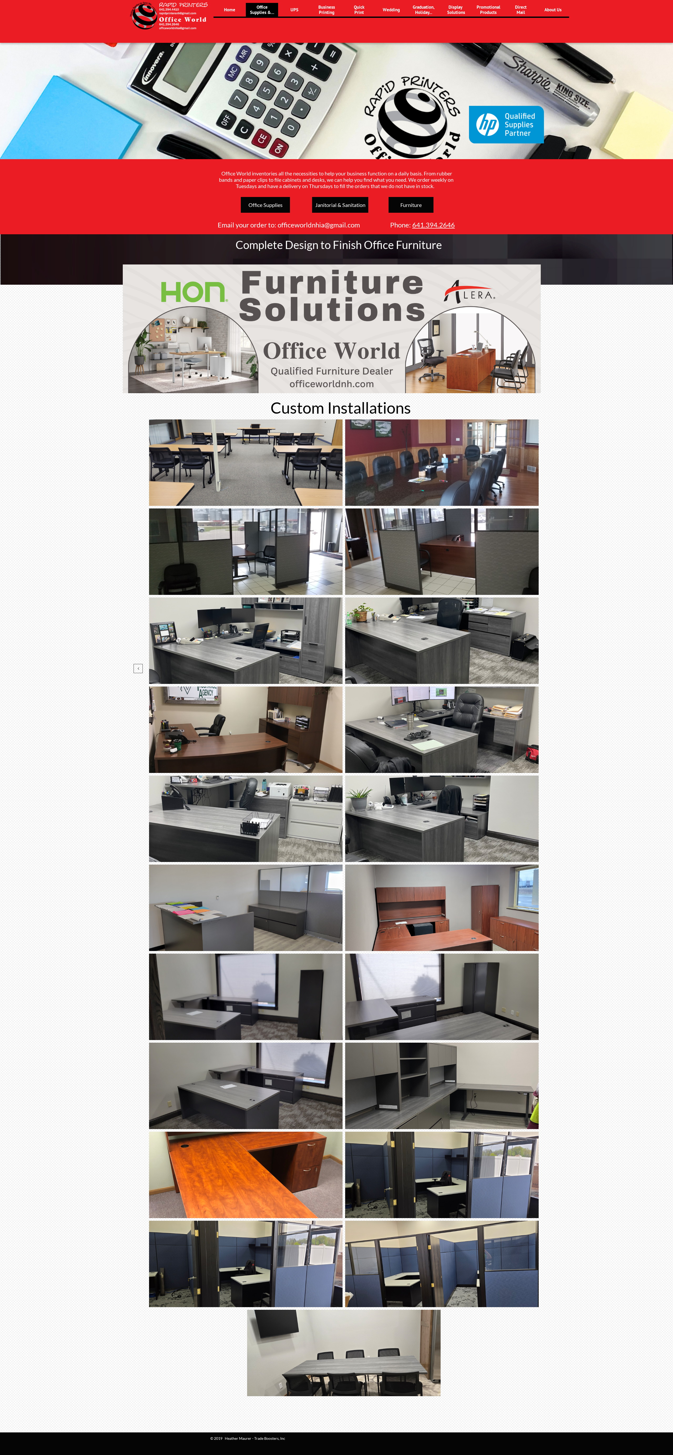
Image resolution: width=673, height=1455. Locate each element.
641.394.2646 (433, 225)
